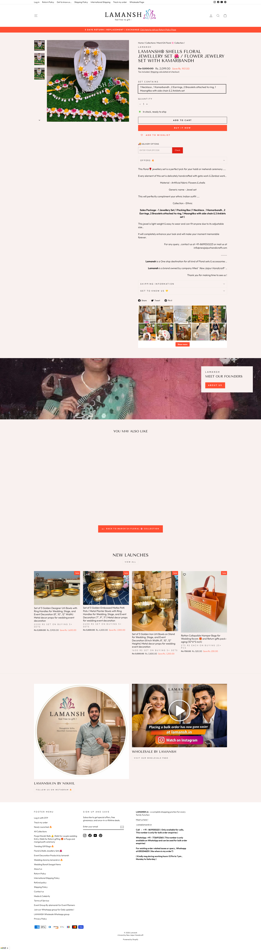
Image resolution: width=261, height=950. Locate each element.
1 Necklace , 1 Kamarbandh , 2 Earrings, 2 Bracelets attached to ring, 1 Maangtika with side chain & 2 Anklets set (178, 89)
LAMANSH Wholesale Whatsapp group (51, 914)
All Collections (40, 831)
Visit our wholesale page (151, 758)
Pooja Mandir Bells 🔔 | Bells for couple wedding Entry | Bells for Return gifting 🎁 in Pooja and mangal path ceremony (55, 839)
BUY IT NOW (182, 128)
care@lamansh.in (144, 824)
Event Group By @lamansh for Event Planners (54, 905)
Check (177, 150)
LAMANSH (144, 47)
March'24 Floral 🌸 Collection (170, 43)
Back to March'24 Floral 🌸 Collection (132, 529)
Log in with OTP (41, 818)
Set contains (148, 81)
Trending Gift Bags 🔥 (44, 846)
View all (130, 562)
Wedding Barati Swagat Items (47, 864)
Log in (36, 2)
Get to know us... (64, 2)
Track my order (120, 2)
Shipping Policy (81, 2)
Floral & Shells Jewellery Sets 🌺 (48, 851)
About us (38, 869)
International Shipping (100, 2)
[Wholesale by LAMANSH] (179, 715)
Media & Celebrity (42, 896)
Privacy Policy (40, 918)
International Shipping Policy (47, 878)
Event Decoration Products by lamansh (51, 855)
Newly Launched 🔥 (43, 827)
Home (141, 43)
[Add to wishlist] (37, 443)
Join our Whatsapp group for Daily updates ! (54, 909)
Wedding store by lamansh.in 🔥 (48, 860)
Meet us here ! (142, 819)
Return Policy (48, 2)
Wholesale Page (137, 2)
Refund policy (40, 882)
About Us (215, 385)
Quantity (145, 99)
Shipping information (157, 284)
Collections (150, 43)
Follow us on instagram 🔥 (54, 790)
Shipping (154, 72)
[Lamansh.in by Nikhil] (81, 731)
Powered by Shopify (130, 939)
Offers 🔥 (147, 160)
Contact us (39, 891)
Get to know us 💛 (154, 291)
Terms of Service (41, 900)
